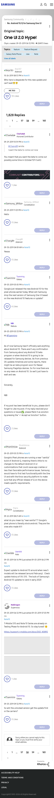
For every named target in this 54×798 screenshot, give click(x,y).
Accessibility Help (10, 773)
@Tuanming (12, 335)
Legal (4, 787)
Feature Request (30, 49)
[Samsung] (8, 4)
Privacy (5, 782)
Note (36, 54)
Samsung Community (14, 19)
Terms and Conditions (12, 778)
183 (44, 120)
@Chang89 (13, 146)
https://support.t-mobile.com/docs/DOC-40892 (26, 632)
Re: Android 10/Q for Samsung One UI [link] (24, 23)
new (27, 54)
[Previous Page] (8, 120)
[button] (45, 70)
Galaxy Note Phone (13, 54)
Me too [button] (12, 90)
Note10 (26, 76)
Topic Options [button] (45, 26)
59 (33, 120)
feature (17, 49)
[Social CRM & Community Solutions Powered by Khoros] (43, 763)
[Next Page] (9, 126)
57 (22, 120)
